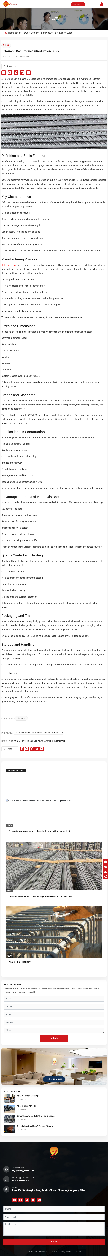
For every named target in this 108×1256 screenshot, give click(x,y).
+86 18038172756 (20, 1180)
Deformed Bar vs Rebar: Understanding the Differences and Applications (40, 896)
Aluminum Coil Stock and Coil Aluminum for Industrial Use (37, 741)
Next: (4, 741)
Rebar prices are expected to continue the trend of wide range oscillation (40, 831)
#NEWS (6, 45)
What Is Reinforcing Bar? (20, 962)
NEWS (54, 18)
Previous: (7, 733)
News (25, 33)
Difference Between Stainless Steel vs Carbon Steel (38, 732)
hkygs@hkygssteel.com (23, 1170)
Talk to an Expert (54, 1079)
